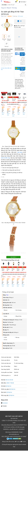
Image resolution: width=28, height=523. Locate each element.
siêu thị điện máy (5, 157)
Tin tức (16, 360)
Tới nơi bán (22, 54)
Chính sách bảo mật (6, 363)
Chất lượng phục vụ (5, 375)
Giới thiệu (16, 357)
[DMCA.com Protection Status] (17, 439)
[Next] (12, 25)
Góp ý (15, 366)
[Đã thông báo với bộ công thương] (9, 439)
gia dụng (20, 152)
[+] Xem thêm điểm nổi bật (6, 68)
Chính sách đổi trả (5, 360)
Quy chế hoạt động (5, 366)
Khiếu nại (16, 369)
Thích (2, 16)
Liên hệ (16, 375)
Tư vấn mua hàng (18, 363)
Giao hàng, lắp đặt (5, 369)
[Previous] (2, 25)
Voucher (16, 372)
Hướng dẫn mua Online (6, 372)
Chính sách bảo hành (6, 357)
